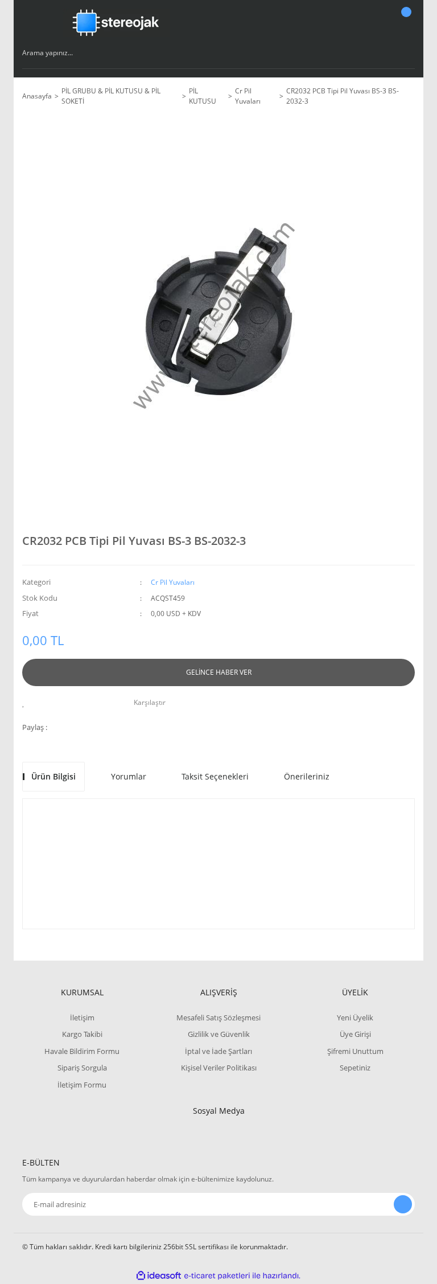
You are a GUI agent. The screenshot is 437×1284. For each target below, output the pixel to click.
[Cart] (404, 23)
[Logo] (116, 23)
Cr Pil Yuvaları (173, 582)
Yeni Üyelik (355, 1017)
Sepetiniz (355, 1068)
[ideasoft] (159, 1275)
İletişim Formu (81, 1085)
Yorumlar (128, 776)
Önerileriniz (306, 776)
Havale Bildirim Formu (81, 1051)
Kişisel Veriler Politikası (219, 1068)
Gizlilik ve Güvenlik (219, 1034)
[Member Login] (367, 23)
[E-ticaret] (217, 1276)
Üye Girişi (355, 1034)
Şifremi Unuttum (355, 1051)
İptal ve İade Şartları (218, 1051)
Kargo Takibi (82, 1034)
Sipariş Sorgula (82, 1068)
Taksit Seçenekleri (215, 776)
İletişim (82, 1017)
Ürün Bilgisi (53, 776)
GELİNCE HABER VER (219, 672)
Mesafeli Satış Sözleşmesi (218, 1017)
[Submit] (403, 1204)
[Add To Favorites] (26, 702)
